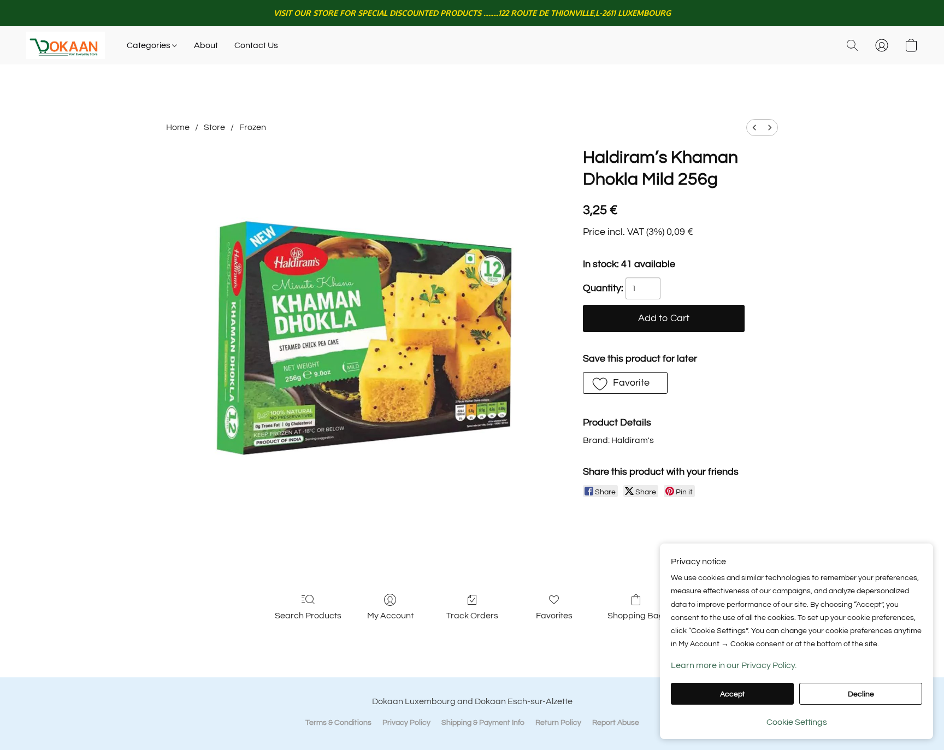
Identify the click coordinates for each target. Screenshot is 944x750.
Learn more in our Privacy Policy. (733, 665)
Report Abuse (615, 723)
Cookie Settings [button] (796, 722)
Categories (149, 45)
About (206, 45)
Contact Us (256, 45)
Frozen (252, 127)
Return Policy (558, 723)
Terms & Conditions (338, 723)
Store (214, 127)
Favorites (554, 615)
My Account (390, 615)
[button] (65, 45)
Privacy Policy (406, 723)
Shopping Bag (635, 615)
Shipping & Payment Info (482, 723)
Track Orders (472, 615)
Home (178, 127)
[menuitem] (754, 127)
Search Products (308, 615)
